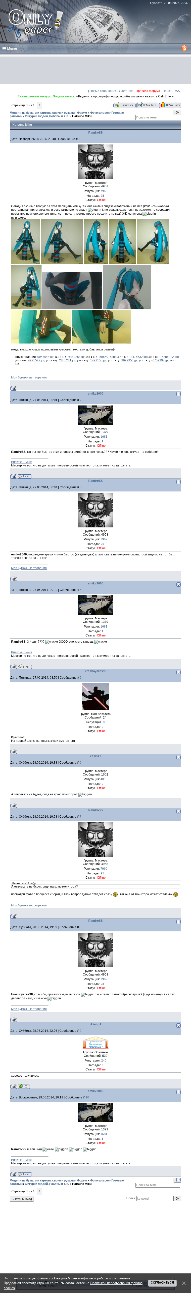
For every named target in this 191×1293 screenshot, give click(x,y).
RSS (177, 91)
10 (87, 1097)
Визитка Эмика (21, 462)
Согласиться (162, 1282)
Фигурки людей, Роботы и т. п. (47, 116)
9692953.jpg (130, 360)
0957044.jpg (45, 357)
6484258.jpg (77, 357)
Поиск (167, 91)
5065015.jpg (108, 357)
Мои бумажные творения (29, 377)
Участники (126, 91)
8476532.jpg (139, 357)
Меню (12, 49)
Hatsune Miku (82, 116)
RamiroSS (95, 132)
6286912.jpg (170, 357)
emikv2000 (95, 393)
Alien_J (95, 1024)
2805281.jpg (67, 360)
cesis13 (95, 756)
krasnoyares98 (95, 671)
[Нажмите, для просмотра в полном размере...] (25, 263)
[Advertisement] (95, 70)
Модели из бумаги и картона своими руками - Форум (48, 113)
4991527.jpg (36, 360)
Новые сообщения (103, 91)
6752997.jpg (161, 360)
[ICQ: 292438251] (24, 1086)
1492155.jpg (98, 360)
